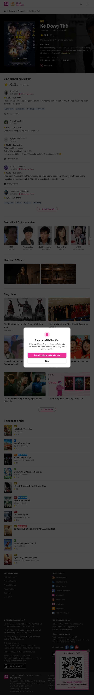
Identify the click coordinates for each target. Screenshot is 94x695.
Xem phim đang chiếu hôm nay (47, 355)
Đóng (47, 361)
